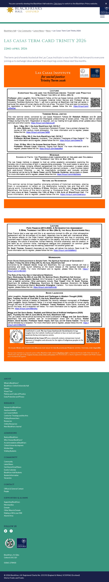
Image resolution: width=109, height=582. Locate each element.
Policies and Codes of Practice (15, 394)
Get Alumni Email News (12, 467)
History (6, 389)
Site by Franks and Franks (14, 578)
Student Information (11, 475)
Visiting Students (10, 451)
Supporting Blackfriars (12, 502)
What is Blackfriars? (11, 383)
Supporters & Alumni (16, 498)
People (6, 491)
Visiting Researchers (11, 418)
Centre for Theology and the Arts (16, 416)
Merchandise (9, 505)
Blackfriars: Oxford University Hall (16, 386)
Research (9, 403)
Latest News (8, 464)
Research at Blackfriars (12, 407)
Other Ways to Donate (12, 510)
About (7, 378)
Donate (7, 508)
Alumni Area (8, 516)
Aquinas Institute (10, 410)
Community (10, 457)
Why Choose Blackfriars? (13, 440)
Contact (9, 484)
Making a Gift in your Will (13, 513)
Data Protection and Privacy (14, 397)
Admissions (10, 433)
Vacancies (8, 478)
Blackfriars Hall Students (13, 473)
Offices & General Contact (13, 489)
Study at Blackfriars (11, 437)
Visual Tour (8, 391)
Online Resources (10, 424)
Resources (8, 421)
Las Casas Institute (11, 413)
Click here (58, 3)
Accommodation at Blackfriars (15, 443)
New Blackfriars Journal (12, 427)
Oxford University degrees (13, 445)
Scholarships (8, 448)
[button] (106, 3)
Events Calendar (10, 470)
